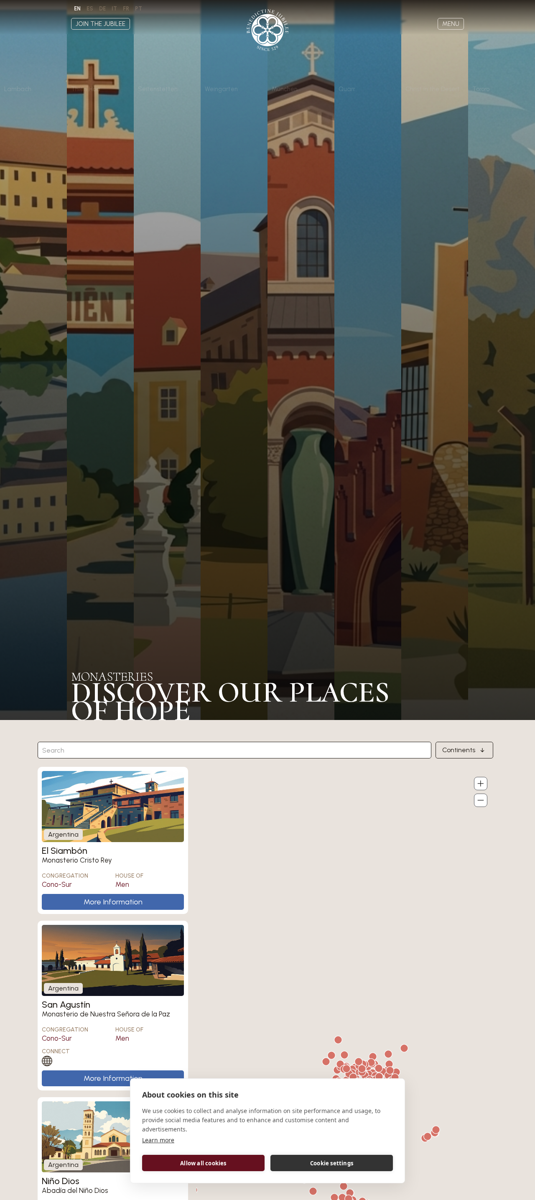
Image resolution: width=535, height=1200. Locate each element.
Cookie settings (331, 1163)
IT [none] (114, 8)
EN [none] (77, 8)
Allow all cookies (203, 1163)
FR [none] (126, 8)
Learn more (158, 1140)
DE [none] (102, 8)
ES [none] (90, 8)
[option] (90, 8)
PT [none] (138, 8)
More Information (113, 901)
